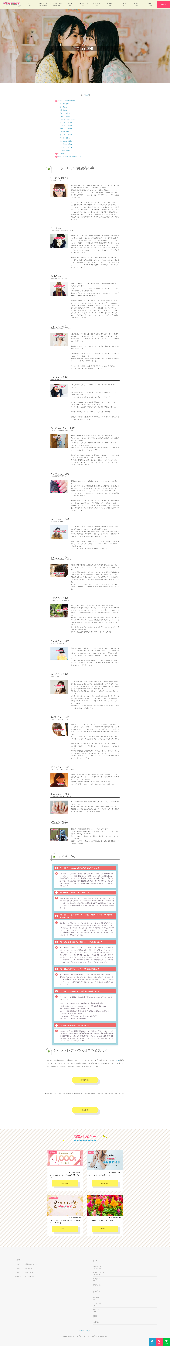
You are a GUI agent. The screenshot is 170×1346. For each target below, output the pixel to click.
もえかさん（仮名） (66, 135)
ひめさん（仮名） (65, 150)
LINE (166, 1343)
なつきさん (63, 107)
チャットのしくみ (56, 4)
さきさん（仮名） (65, 113)
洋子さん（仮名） (65, 104)
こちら (117, 1060)
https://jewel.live (29, 1276)
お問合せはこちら (30, 1272)
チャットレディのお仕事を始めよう (69, 156)
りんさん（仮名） (65, 116)
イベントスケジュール (95, 1198)
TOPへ (152, 1343)
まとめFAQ (61, 153)
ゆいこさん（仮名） (66, 125)
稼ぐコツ (91, 1152)
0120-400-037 (29, 1268)
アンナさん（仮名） (66, 122)
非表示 (87, 95)
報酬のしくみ (43, 4)
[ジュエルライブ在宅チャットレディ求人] (11, 3)
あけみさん (63, 110)
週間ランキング (53, 1198)
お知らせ (136, 4)
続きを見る (65, 1183)
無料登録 (163, 4)
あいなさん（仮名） (66, 141)
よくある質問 (123, 4)
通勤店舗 (110, 4)
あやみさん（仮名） (66, 128)
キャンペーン (52, 1152)
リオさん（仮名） (65, 131)
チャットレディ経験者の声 (66, 100)
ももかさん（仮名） (66, 147)
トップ (30, 4)
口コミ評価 (96, 4)
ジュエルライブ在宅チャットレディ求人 (11, 6)
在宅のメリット (83, 4)
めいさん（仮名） (65, 138)
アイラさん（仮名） (66, 144)
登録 (159, 1343)
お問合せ (150, 4)
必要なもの (69, 4)
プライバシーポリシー (85, 1330)
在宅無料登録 (85, 1080)
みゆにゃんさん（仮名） (67, 119)
